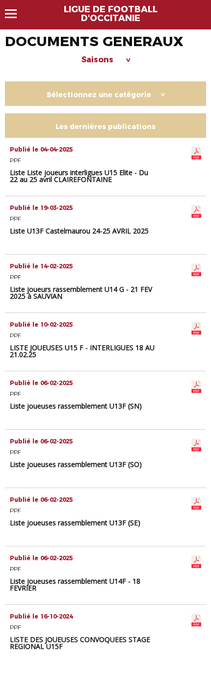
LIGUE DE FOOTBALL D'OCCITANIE (111, 14)
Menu (15, 14)
